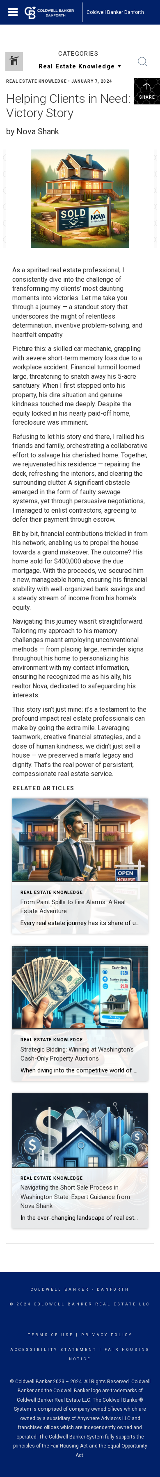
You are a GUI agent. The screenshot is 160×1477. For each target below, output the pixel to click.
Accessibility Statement (53, 1350)
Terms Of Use (50, 1335)
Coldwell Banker (60, 1289)
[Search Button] (143, 62)
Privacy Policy (107, 1335)
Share (147, 97)
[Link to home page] (53, 12)
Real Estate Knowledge (36, 81)
